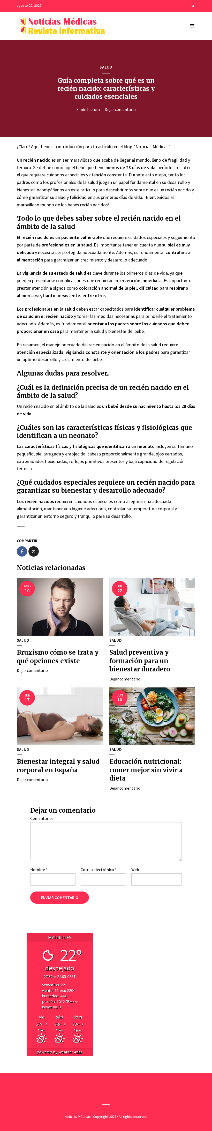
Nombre (39, 869)
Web (135, 869)
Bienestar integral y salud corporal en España (58, 766)
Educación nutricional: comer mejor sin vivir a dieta (146, 770)
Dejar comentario (120, 109)
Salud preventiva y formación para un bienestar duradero (139, 660)
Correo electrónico (99, 869)
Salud (106, 67)
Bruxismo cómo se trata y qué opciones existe (58, 656)
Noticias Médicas (78, 1116)
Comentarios (42, 818)
